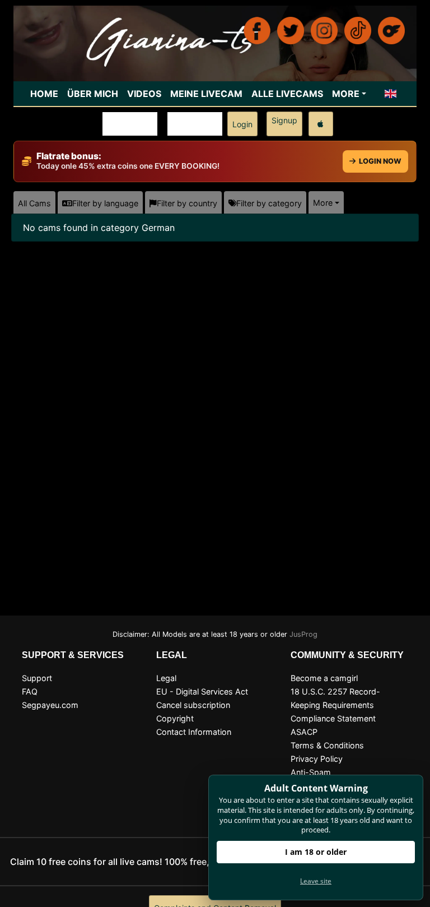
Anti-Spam (311, 772)
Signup (284, 120)
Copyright (175, 718)
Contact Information (193, 732)
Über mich (92, 93)
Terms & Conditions (327, 745)
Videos (144, 93)
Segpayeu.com (50, 705)
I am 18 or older (316, 851)
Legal (166, 678)
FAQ (30, 691)
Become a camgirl (324, 678)
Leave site (315, 881)
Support (37, 678)
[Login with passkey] (321, 124)
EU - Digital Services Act (202, 691)
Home (44, 93)
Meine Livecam (206, 93)
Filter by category (269, 203)
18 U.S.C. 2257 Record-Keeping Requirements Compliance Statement (335, 705)
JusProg (303, 634)
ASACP (304, 732)
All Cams (34, 203)
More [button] (323, 202)
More (345, 93)
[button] (390, 93)
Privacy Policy (317, 758)
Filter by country (187, 203)
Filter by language (105, 203)
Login (242, 124)
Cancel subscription (193, 705)
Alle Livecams (287, 93)
